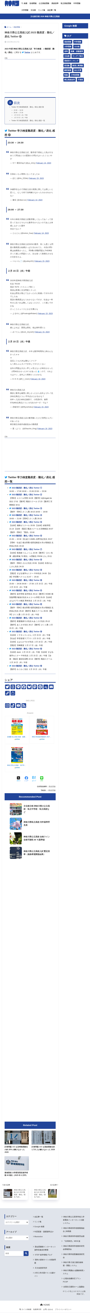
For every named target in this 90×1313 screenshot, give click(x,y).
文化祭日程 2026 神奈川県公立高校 (45, 16)
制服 (66, 75)
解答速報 (67, 70)
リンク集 (41, 10)
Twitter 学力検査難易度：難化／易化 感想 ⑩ (27, 107)
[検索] (26, 1253)
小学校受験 (75, 75)
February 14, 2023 (43, 163)
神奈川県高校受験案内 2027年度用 (42, 737)
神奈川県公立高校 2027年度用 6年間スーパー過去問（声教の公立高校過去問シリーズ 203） (17, 765)
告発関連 (33, 3)
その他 (76, 46)
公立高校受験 (44, 3)
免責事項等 (37, 1309)
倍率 (66, 51)
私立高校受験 (66, 3)
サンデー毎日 (77, 56)
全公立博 (77, 70)
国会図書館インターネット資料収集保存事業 (45, 1248)
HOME (46, 1305)
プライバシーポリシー (63, 1309)
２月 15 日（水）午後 (21, 117)
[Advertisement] (30, 75)
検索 (25, 3)
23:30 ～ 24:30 (18, 110)
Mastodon (38, 1236)
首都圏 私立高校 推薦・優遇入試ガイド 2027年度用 (17, 737)
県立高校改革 (69, 80)
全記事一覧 (51, 10)
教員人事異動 (77, 65)
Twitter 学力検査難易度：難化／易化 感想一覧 (28, 120)
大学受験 (24, 10)
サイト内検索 (26, 1309)
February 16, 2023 (37, 379)
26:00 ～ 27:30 (18, 112)
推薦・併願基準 (77, 51)
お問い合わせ (48, 1309)
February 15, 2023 (36, 178)
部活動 (67, 65)
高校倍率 (54, 3)
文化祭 (33, 10)
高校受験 (52, 786)
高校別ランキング (71, 61)
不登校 (80, 80)
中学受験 (76, 3)
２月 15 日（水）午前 (21, 115)
